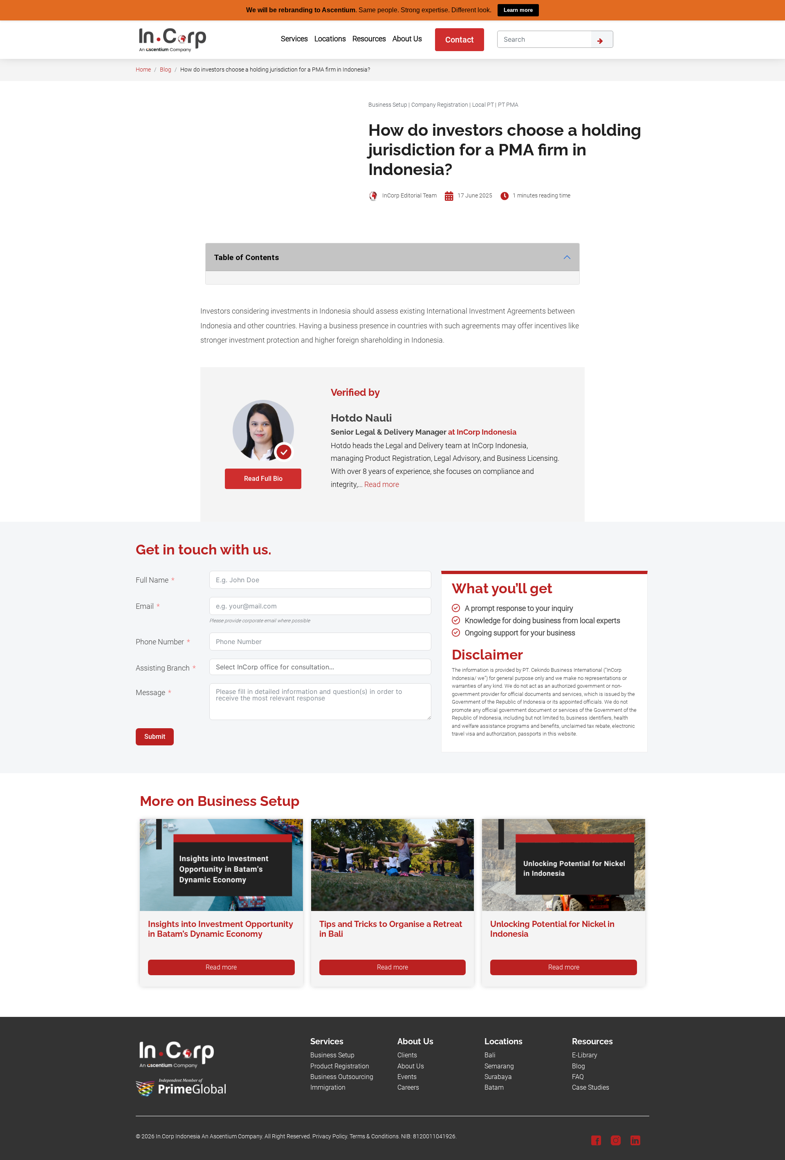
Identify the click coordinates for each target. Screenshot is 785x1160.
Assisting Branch (163, 668)
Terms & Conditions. (375, 1136)
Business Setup (387, 104)
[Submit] (602, 38)
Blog (165, 69)
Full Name (152, 580)
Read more (381, 484)
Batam (494, 1087)
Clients (407, 1055)
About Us (410, 1066)
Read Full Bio (263, 478)
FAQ (578, 1076)
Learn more (518, 10)
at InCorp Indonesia (482, 431)
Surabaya (498, 1076)
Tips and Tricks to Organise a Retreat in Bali (390, 929)
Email (145, 606)
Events (407, 1076)
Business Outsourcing (341, 1076)
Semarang (499, 1066)
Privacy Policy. (330, 1136)
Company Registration (439, 104)
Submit (154, 736)
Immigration (327, 1087)
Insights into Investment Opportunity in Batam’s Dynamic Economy (220, 929)
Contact (459, 39)
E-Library (584, 1055)
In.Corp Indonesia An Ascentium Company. (209, 1136)
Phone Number (160, 641)
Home (143, 69)
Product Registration (339, 1066)
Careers (408, 1087)
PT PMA (508, 104)
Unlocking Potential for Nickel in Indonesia (552, 929)
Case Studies (590, 1087)
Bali (490, 1055)
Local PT (483, 104)
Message (150, 692)
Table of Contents (246, 257)
